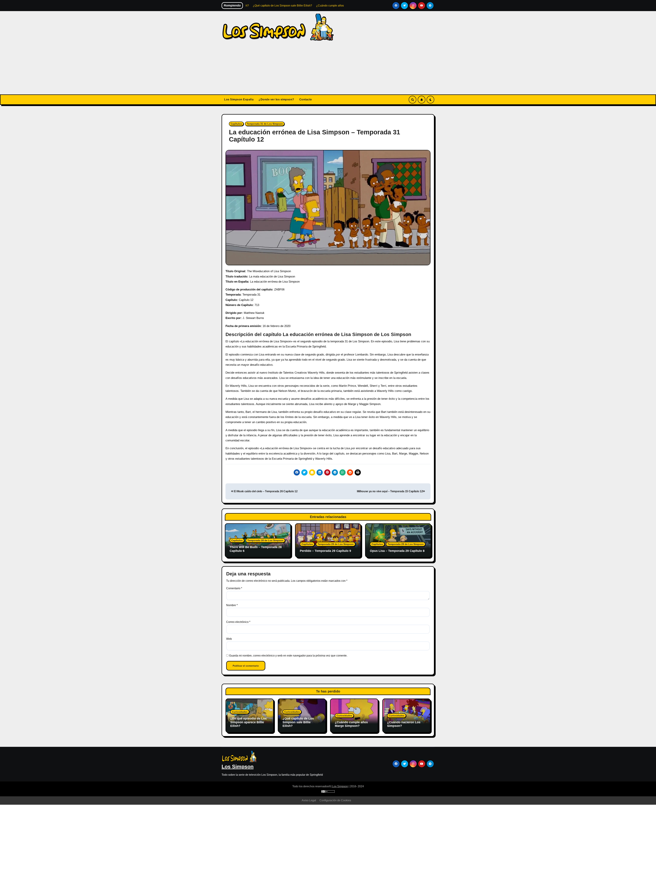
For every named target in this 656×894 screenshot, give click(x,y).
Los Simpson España (239, 99)
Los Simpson (238, 766)
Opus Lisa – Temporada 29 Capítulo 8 (397, 551)
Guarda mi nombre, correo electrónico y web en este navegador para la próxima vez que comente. (288, 655)
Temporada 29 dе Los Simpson (336, 544)
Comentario (234, 588)
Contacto (305, 99)
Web (229, 638)
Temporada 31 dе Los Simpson (265, 123)
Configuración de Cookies (335, 800)
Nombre (232, 605)
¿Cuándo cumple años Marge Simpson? (351, 724)
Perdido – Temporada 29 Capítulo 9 (325, 551)
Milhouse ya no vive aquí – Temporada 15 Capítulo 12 (390, 491)
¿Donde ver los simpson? (276, 99)
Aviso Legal (309, 800)
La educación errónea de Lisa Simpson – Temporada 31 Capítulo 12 (314, 136)
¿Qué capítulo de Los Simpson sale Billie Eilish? (298, 722)
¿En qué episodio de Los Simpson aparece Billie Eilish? (248, 722)
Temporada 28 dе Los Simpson (265, 540)
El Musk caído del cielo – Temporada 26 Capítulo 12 (265, 491)
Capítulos (236, 123)
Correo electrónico (238, 621)
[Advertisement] (328, 69)
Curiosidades (240, 711)
